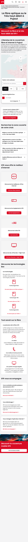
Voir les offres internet (14, 190)
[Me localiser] (21, 69)
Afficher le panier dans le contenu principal (16, 2)
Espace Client (23, 2)
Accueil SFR (2, 2)
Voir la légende (14, 101)
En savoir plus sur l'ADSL (13, 313)
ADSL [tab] (23, 88)
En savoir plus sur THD (13, 301)
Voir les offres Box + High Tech (14, 257)
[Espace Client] (23, 2)
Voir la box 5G (14, 235)
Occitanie (22, 7)
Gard (2, 8)
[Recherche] (12, 2)
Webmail (19, 2)
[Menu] (26, 2)
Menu (26, 2)
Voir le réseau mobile (14, 450)
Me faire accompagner (9, 429)
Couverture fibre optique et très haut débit (10, 7)
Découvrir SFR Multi (8, 395)
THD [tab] (11, 88)
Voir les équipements (14, 213)
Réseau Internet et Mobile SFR (11, 5)
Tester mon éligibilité (10, 117)
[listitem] (14, 133)
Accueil (2, 5)
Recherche (12, 2)
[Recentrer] (21, 66)
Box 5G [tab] (17, 88)
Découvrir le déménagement (10, 412)
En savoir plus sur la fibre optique (13, 289)
